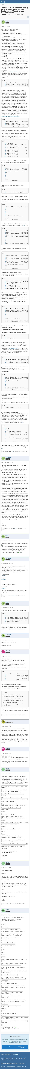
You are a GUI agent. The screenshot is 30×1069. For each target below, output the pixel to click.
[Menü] (28, 1)
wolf (9, 14)
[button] (27, 166)
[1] (4, 83)
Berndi (13, 903)
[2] (4, 84)
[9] (4, 155)
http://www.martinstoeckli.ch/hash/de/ (10, 116)
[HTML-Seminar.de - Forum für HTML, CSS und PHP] (2, 1)
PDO (24, 225)
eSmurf (13, 715)
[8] (4, 153)
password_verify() (13, 348)
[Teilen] (28, 17)
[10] (4, 156)
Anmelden (8, 1046)
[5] (4, 149)
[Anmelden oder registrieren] (24, 1)
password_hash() (11, 71)
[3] (4, 86)
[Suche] (21, 1)
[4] (4, 126)
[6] (4, 150)
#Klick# (3, 575)
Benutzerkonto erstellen (21, 1046)
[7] (4, 152)
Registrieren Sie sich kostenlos (10, 1041)
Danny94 (14, 528)
